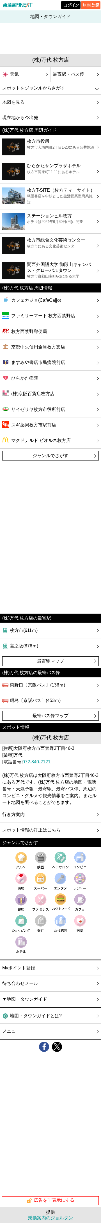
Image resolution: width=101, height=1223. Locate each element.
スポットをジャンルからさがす (33, 88)
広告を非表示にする (54, 1200)
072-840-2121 (36, 761)
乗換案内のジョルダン (50, 1217)
